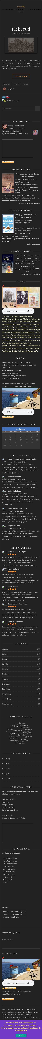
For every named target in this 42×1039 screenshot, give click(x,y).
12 (32, 437)
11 (26, 437)
